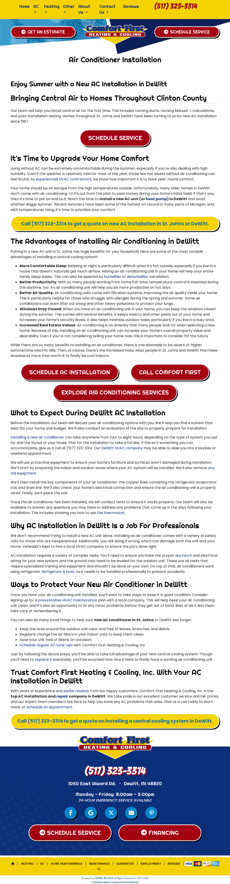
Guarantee (125, 863)
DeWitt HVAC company (122, 448)
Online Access (104, 878)
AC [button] (36, 6)
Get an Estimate (46, 32)
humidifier (112, 276)
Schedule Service (190, 32)
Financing (163, 832)
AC (42, 863)
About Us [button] (84, 9)
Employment (151, 863)
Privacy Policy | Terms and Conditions (115, 882)
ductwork (183, 555)
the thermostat (111, 512)
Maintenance (99, 863)
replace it (43, 659)
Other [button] (69, 6)
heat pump (156, 199)
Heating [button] (51, 6)
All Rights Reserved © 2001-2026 (131, 878)
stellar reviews (76, 690)
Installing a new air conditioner (37, 437)
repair (62, 696)
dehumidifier (138, 276)
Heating (27, 863)
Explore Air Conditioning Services (115, 392)
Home (24, 6)
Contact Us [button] (107, 9)
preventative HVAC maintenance (67, 600)
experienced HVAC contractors (63, 179)
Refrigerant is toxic (58, 571)
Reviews (131, 6)
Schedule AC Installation (69, 372)
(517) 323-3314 (175, 6)
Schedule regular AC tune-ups (46, 645)
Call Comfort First (170, 372)
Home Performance (66, 863)
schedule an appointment (49, 707)
